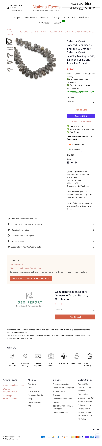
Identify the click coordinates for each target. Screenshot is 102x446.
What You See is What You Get (24, 219)
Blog (30, 399)
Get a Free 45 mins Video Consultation (30, 278)
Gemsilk (56, 402)
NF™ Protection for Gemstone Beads (26, 224)
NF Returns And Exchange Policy (85, 413)
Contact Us (83, 384)
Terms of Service (85, 402)
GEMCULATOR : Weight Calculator (63, 407)
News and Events (35, 395)
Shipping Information (20, 230)
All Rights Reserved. (10, 439)
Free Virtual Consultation (63, 388)
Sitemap (56, 395)
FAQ (29, 406)
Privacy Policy (84, 409)
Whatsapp (14, 268)
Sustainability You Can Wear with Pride (27, 247)
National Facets (15, 437)
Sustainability (33, 391)
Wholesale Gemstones (62, 399)
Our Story (32, 384)
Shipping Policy (84, 405)
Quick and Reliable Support (22, 236)
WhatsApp (76, 149)
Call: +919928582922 (19, 264)
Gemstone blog (34, 402)
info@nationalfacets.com (13, 385)
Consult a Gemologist (20, 241)
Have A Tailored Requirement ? (84, 389)
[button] (5, 358)
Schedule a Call (78, 144)
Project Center (59, 391)
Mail (21, 268)
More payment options (81, 121)
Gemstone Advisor (61, 412)
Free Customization (61, 384)
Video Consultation (33, 268)
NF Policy (82, 419)
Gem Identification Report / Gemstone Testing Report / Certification (71, 295)
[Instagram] (98, 429)
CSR (30, 388)
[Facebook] (94, 429)
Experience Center (86, 398)
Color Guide (83, 394)
